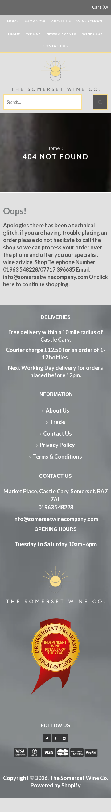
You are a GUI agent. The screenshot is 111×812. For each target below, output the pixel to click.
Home (12, 21)
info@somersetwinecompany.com (55, 519)
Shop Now (34, 21)
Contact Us (55, 46)
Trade (13, 33)
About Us (61, 21)
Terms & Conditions (57, 456)
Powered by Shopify (56, 785)
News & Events (61, 33)
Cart (99, 7)
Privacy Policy (57, 444)
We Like (33, 33)
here (8, 284)
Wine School (89, 21)
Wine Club (92, 33)
